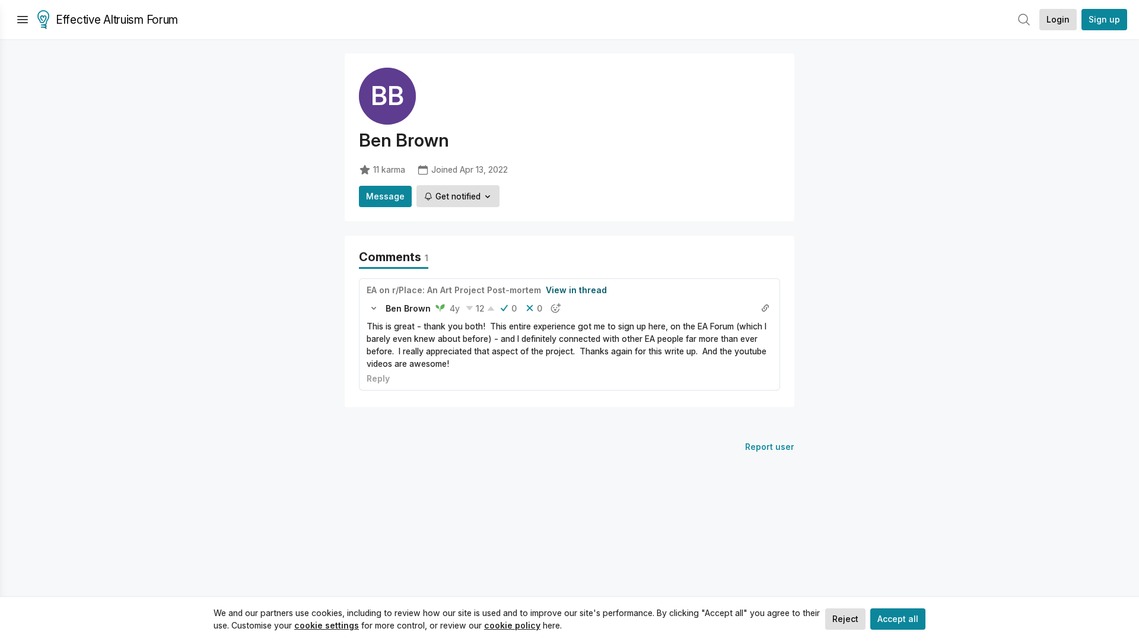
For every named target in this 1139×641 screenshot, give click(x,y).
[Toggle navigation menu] (22, 19)
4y (455, 308)
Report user (769, 447)
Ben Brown (408, 308)
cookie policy (512, 625)
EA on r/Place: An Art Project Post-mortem (454, 290)
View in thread (576, 290)
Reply (378, 378)
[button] (374, 308)
